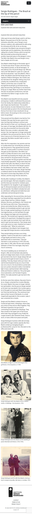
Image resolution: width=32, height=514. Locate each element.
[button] (29, 3)
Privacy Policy (16, 504)
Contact (16, 500)
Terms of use (16, 502)
